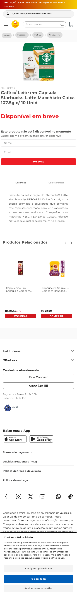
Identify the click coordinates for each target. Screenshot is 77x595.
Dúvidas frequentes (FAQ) (20, 461)
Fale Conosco (38, 377)
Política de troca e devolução (22, 471)
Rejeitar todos (39, 579)
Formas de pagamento (18, 452)
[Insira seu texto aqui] (70, 498)
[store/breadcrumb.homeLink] (7, 35)
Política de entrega (15, 480)
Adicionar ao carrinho (20, 316)
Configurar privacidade (38, 568)
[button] (29, 13)
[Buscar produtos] (62, 24)
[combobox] (44, 24)
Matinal (37, 35)
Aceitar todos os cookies (38, 588)
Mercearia (22, 35)
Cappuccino (54, 35)
